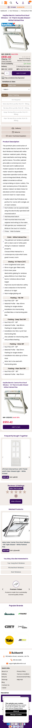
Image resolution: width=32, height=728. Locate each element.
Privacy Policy (21, 671)
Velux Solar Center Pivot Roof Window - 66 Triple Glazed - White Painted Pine (16, 544)
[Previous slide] (2, 457)
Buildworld (4, 11)
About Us (5, 671)
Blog (3, 682)
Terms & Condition (23, 674)
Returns (17, 132)
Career (4, 688)
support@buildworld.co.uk (17, 663)
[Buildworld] (5, 2)
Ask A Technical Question (17, 136)
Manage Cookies (16, 714)
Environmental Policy (23, 677)
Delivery (18, 128)
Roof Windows (14, 11)
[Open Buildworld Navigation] (2, 2)
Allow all (16, 711)
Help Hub (20, 679)
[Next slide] (29, 457)
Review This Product (24, 61)
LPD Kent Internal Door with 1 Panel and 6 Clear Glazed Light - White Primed (14, 471)
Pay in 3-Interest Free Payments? (15, 77)
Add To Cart (16, 427)
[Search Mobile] (11, 3)
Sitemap (4, 679)
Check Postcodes (6, 61)
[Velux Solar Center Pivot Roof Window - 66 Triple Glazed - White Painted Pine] (16, 526)
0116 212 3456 (17, 660)
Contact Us (5, 685)
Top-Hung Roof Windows (16, 563)
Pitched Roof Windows (16, 568)
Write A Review (16, 501)
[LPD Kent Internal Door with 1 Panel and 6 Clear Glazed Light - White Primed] (16, 453)
